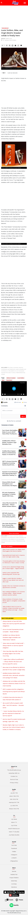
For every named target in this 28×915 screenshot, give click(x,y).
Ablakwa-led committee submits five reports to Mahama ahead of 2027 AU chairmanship (14, 683)
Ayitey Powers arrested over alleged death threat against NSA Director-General (14, 551)
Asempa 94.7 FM (14, 802)
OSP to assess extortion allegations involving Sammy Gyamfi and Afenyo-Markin (14, 691)
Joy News (14, 819)
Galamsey (14, 881)
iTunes (20, 900)
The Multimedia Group (14, 770)
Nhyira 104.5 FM (14, 808)
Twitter (14, 851)
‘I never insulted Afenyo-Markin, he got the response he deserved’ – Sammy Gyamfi (13, 713)
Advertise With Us (14, 773)
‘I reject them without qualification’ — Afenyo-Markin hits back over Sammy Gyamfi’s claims (13, 662)
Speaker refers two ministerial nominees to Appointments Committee (14, 587)
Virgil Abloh (9, 380)
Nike (3, 380)
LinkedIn (14, 858)
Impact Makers (14, 877)
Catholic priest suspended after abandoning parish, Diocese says (11, 574)
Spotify (16, 905)
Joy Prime (14, 825)
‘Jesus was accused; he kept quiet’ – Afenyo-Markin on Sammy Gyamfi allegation (14, 646)
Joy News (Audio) (14, 835)
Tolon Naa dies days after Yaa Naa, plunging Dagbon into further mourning (13, 654)
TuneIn (10, 900)
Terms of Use (14, 779)
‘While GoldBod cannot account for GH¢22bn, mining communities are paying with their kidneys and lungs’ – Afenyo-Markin (13, 610)
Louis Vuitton (21, 378)
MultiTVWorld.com (14, 828)
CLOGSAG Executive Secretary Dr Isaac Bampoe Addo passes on (13, 698)
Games (14, 871)
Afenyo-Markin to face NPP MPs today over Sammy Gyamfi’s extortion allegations (14, 624)
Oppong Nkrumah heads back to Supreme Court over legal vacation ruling (14, 557)
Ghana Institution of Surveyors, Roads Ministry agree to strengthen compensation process (14, 601)
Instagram (14, 854)
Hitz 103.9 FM (14, 799)
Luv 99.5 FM (14, 805)
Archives (14, 884)
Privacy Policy (14, 782)
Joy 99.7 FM (14, 793)
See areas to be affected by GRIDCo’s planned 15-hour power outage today (14, 668)
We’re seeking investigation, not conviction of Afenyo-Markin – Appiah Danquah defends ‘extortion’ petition (14, 594)
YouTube (14, 845)
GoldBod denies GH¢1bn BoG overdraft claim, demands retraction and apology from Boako (13, 675)
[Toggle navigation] (25, 3)
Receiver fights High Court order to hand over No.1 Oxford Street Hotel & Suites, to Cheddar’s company (14, 727)
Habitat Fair (14, 874)
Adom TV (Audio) (14, 831)
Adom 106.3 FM (14, 796)
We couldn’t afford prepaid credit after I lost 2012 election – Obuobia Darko (13, 705)
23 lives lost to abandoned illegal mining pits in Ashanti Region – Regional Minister (13, 568)
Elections (14, 887)
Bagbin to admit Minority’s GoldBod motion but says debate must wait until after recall (13, 581)
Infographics (14, 861)
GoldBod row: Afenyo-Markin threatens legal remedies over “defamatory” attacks (12, 637)
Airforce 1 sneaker (11, 378)
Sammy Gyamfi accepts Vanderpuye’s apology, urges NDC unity (14, 720)
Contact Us (14, 776)
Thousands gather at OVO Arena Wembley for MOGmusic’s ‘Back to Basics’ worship (14, 562)
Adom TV (14, 822)
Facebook (14, 848)
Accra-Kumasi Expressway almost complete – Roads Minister (13, 630)
